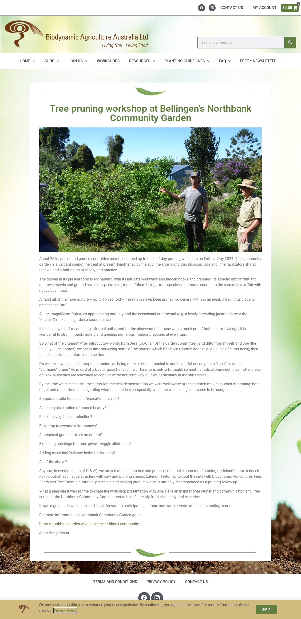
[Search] (290, 42)
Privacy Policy (65, 610)
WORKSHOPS (108, 61)
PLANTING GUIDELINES (184, 61)
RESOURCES (139, 61)
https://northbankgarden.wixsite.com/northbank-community (89, 524)
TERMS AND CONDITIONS (115, 582)
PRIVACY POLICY (161, 582)
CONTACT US (231, 7)
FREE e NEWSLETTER (258, 61)
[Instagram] (212, 7)
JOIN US (75, 61)
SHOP (49, 61)
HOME (25, 61)
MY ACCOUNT (265, 7)
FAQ (222, 61)
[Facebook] (201, 7)
